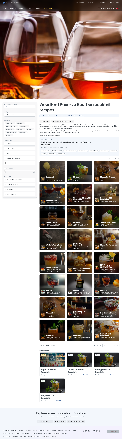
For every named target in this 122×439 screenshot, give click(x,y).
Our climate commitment (34, 436)
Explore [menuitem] (37, 8)
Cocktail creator (16, 433)
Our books (28, 430)
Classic (9, 143)
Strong (9, 153)
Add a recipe (6, 433)
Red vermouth (83, 150)
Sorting (6, 112)
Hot (8, 163)
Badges (35, 430)
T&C (21, 436)
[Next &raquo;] (117, 345)
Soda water (61, 153)
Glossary (67, 430)
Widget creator (26, 433)
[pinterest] (100, 431)
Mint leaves (52, 153)
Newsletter (102, 2)
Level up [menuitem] (29, 8)
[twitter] (94, 431)
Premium (13, 430)
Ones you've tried (11, 194)
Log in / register (114, 2)
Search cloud (56, 433)
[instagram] (97, 431)
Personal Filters (8, 177)
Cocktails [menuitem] (13, 8)
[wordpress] (89, 431)
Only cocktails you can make (14, 180)
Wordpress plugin (37, 433)
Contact (74, 430)
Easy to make (10, 148)
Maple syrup (104, 150)
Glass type (7, 120)
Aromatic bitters (57, 150)
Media (54, 430)
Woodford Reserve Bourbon (76, 116)
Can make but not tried (13, 184)
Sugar (44, 153)
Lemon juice (45, 150)
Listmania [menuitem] (21, 8)
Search (91, 2)
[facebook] (92, 431)
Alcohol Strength (8, 168)
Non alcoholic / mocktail (13, 158)
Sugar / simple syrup (70, 150)
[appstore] (84, 431)
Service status (45, 436)
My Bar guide (47, 433)
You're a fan (10, 189)
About (48, 430)
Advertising (42, 430)
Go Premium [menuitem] (49, 8)
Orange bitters (94, 150)
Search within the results (10, 104)
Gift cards (64, 433)
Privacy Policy (15, 436)
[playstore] (86, 431)
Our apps (20, 430)
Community (6, 430)
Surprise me (80, 2)
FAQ (25, 436)
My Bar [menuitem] (5, 8)
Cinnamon (114, 150)
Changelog (53, 436)
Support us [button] (114, 431)
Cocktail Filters (8, 140)
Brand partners (6, 436)
